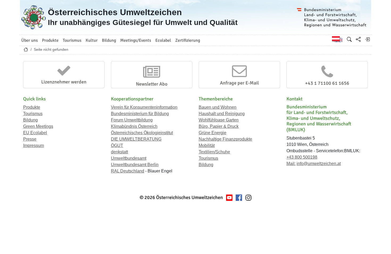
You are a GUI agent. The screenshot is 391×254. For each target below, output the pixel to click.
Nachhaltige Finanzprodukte (225, 139)
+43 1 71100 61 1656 (327, 83)
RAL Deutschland (127, 171)
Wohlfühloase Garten (219, 120)
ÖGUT (117, 145)
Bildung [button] (109, 40)
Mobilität (207, 145)
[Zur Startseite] (25, 51)
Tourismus (33, 113)
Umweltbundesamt (128, 158)
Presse (29, 139)
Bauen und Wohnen (217, 107)
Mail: (291, 163)
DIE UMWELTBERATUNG (136, 139)
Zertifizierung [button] (187, 40)
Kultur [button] (92, 40)
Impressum (33, 145)
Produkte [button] (50, 40)
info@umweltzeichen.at (319, 163)
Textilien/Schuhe (214, 152)
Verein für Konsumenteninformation (144, 107)
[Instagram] (248, 197)
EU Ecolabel (35, 132)
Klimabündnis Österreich (134, 126)
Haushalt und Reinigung (222, 113)
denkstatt (119, 152)
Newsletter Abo (151, 84)
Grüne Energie (212, 132)
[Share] (358, 39)
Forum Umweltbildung (132, 120)
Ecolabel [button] (163, 40)
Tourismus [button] (72, 40)
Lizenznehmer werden (63, 82)
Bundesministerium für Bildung (140, 113)
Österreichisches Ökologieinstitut (142, 132)
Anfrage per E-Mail (239, 83)
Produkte (31, 107)
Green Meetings (38, 126)
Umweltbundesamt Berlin (135, 164)
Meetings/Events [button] (135, 40)
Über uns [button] (29, 40)
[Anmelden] (367, 39)
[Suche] (349, 39)
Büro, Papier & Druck (219, 126)
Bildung (30, 120)
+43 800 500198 (301, 157)
